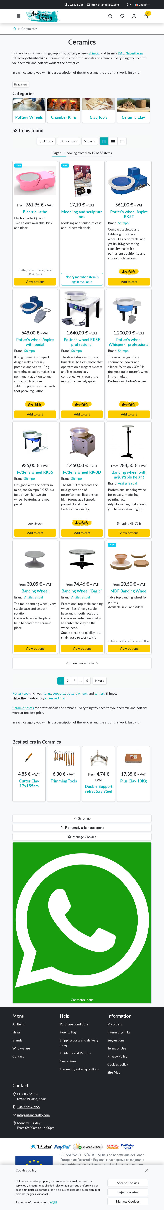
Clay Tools (98, 117)
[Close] (147, 1170)
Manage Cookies (128, 1201)
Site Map (113, 1072)
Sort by (69, 141)
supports (59, 693)
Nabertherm (134, 53)
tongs (47, 693)
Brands (17, 1040)
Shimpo (94, 53)
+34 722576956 (28, 1107)
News (16, 1032)
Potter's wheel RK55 (35, 472)
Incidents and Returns (75, 1053)
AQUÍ (53, 1202)
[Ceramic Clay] (133, 105)
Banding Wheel (35, 591)
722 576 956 (75, 4)
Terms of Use (116, 1048)
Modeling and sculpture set (82, 214)
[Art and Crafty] (44, 16)
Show (88, 141)
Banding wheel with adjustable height (129, 474)
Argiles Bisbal (127, 483)
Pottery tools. (22, 693)
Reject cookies (128, 1192)
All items (18, 1024)
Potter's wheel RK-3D (82, 472)
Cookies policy (117, 1064)
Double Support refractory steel (98, 788)
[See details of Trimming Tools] (64, 758)
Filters (48, 141)
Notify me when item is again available (82, 279)
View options (35, 281)
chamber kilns (55, 698)
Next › (99, 681)
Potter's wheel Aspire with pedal (35, 342)
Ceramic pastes (23, 708)
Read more (20, 84)
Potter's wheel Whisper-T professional (129, 342)
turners (100, 693)
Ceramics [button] (28, 28)
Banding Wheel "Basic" (82, 591)
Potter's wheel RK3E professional (82, 342)
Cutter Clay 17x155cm (29, 783)
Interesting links (118, 1032)
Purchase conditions (74, 1024)
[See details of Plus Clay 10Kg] (133, 758)
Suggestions (115, 1040)
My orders (114, 1024)
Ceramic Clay (133, 117)
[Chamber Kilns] (63, 104)
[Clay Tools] (98, 104)
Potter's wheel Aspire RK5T (129, 214)
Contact (18, 1056)
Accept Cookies (128, 1183)
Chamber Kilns (64, 117)
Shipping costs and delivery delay (79, 1042)
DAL (121, 53)
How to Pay (68, 1032)
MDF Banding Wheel (128, 591)
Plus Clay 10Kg (133, 781)
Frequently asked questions (79, 1069)
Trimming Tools (64, 781)
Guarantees (68, 1061)
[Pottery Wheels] (29, 104)
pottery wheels (77, 693)
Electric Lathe (35, 211)
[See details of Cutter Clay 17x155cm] (29, 758)
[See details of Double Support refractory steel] (98, 758)
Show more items (82, 663)
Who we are (21, 1048)
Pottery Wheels (29, 117)
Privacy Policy (117, 1056)
